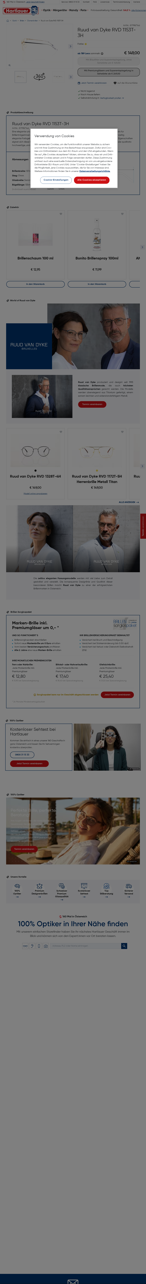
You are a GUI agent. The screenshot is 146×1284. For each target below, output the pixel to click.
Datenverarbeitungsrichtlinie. (94, 171)
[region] (74, 158)
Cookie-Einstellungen (56, 180)
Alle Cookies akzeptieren (91, 180)
